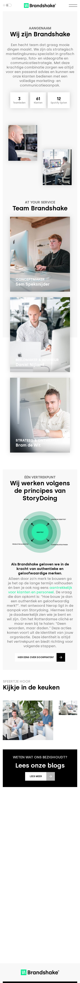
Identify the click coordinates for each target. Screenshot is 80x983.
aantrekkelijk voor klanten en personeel (40, 589)
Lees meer (36, 776)
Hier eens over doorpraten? (36, 657)
